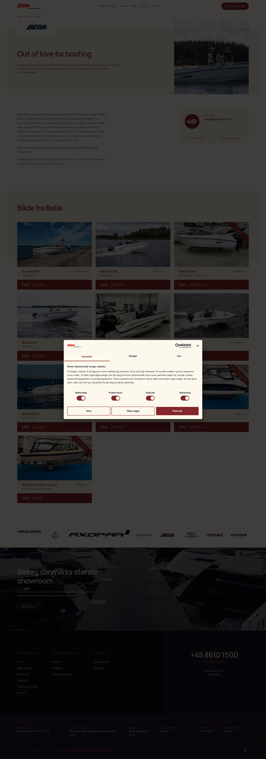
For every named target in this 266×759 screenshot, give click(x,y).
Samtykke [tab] (87, 356)
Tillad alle (177, 411)
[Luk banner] (198, 346)
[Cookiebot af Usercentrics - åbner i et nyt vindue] (177, 345)
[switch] (115, 398)
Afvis (89, 411)
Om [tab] (179, 356)
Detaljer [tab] (133, 356)
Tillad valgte (133, 411)
